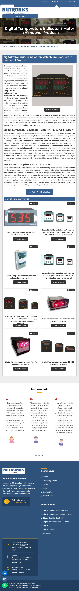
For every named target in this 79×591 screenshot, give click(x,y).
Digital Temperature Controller (55, 510)
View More (47, 533)
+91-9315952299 (19, 502)
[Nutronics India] (28, 11)
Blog (45, 488)
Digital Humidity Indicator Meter (56, 522)
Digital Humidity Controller (53, 518)
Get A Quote (53, 109)
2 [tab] (39, 455)
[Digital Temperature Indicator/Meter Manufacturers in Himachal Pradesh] (52, 85)
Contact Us (47, 492)
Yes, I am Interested (40, 192)
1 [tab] (36, 455)
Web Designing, (35, 585)
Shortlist (34, 203)
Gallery (46, 484)
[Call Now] (4, 573)
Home (4, 47)
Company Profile (50, 481)
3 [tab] (42, 455)
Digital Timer (48, 526)
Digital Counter (49, 529)
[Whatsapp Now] (4, 585)
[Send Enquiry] (4, 579)
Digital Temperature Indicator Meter (58, 514)
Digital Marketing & (16, 587)
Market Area (48, 496)
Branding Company (30, 587)
